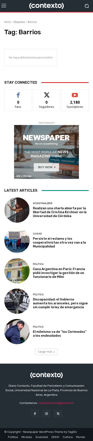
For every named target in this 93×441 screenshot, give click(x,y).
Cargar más (45, 351)
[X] (58, 414)
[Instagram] (46, 414)
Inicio (7, 22)
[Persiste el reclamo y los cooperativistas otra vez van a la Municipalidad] (17, 240)
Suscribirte (75, 92)
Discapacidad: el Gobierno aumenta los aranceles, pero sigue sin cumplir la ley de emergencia (60, 303)
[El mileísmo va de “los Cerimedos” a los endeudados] (17, 331)
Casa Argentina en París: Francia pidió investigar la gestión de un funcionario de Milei (59, 273)
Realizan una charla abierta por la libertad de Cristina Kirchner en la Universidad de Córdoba (60, 212)
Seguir (46, 92)
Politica (38, 264)
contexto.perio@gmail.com (56, 403)
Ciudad (37, 234)
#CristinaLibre (43, 203)
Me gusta (18, 92)
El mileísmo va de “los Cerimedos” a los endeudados (60, 334)
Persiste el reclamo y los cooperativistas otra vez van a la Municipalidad (59, 242)
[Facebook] (35, 414)
